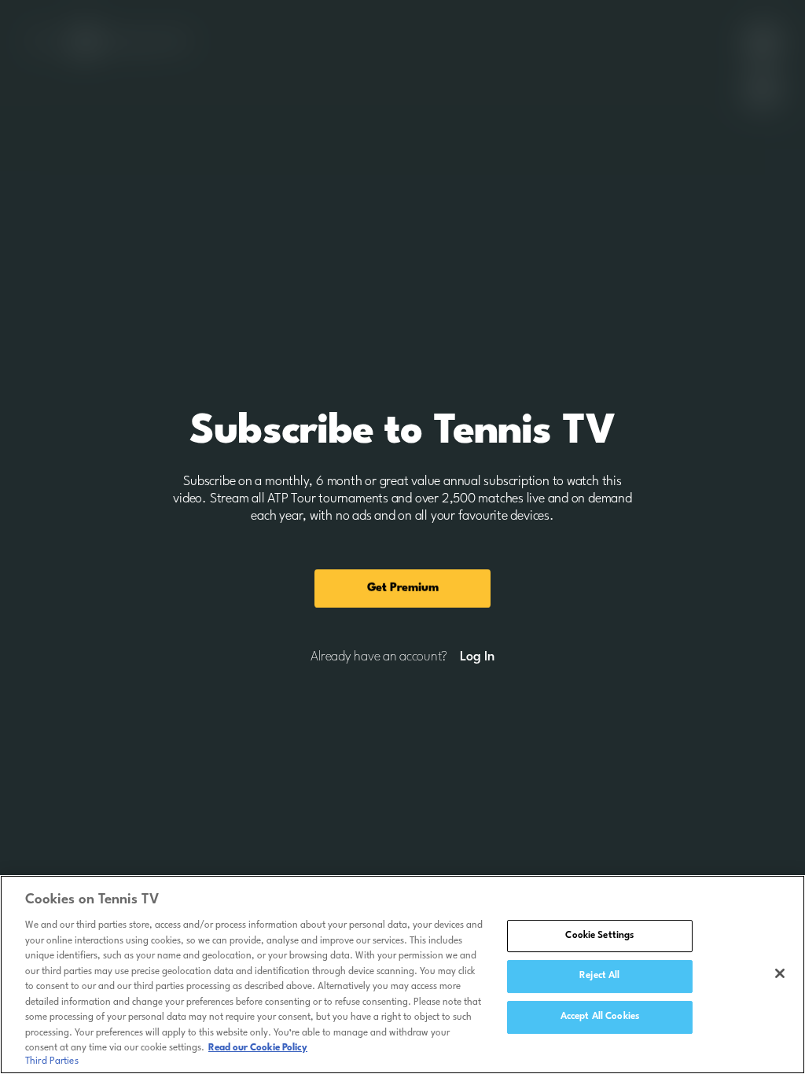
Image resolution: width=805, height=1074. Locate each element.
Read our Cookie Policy (257, 1048)
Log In (477, 657)
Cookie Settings (599, 935)
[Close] (780, 973)
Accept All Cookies (600, 1016)
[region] (402, 974)
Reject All (599, 975)
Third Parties (52, 1061)
